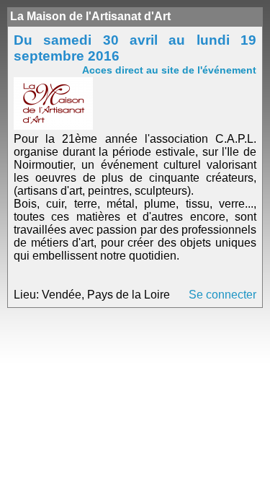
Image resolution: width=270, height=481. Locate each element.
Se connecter (222, 294)
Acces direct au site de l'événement (169, 70)
